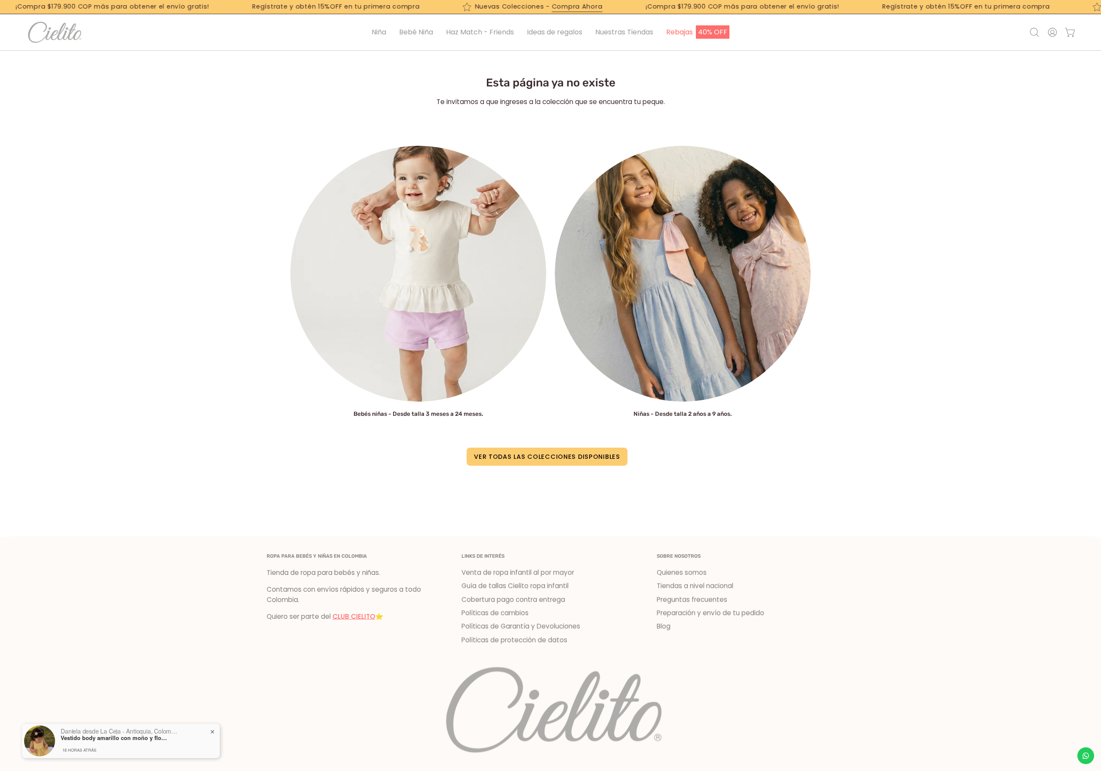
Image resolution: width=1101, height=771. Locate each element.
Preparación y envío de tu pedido (710, 612)
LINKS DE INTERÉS (482, 556)
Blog (663, 626)
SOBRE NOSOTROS (679, 556)
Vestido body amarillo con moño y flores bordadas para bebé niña (114, 737)
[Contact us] (1085, 755)
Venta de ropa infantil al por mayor (517, 572)
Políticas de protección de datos (514, 640)
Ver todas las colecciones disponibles (547, 456)
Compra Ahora (554, 6)
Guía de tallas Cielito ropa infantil (515, 585)
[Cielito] (54, 32)
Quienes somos (682, 572)
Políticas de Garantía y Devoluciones (520, 626)
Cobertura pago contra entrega (513, 599)
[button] (554, 32)
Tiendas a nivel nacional (695, 585)
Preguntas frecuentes (692, 599)
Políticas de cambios (495, 612)
